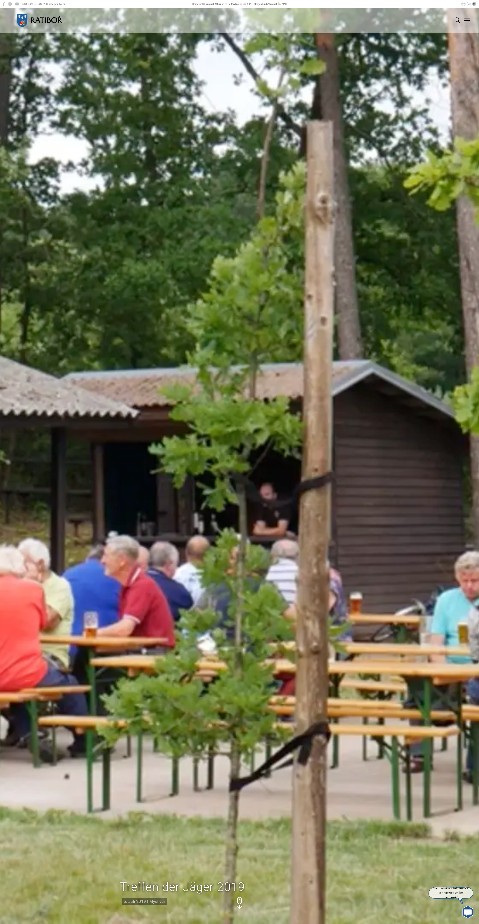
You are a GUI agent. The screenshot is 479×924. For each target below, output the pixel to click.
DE (474, 4)
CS (463, 4)
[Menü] (467, 21)
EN (469, 4)
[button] (239, 903)
